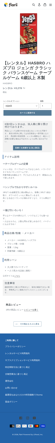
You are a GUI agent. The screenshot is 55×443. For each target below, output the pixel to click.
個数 (42, 101)
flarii (21, 434)
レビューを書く (31, 310)
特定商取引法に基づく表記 (17, 367)
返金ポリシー (11, 401)
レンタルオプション (11, 101)
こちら (17, 276)
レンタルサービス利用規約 (17, 353)
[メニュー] (50, 5)
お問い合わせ (11, 388)
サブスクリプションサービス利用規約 (22, 360)
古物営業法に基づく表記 (16, 374)
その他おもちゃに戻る (29, 324)
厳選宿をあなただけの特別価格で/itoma (23, 395)
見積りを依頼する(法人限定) (27, 148)
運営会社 (9, 381)
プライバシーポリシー (15, 346)
